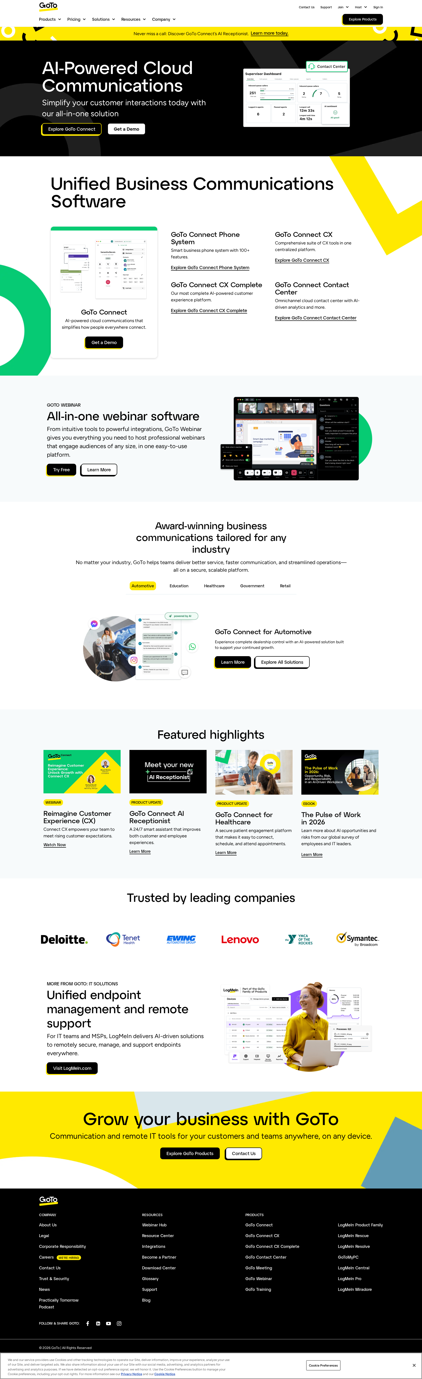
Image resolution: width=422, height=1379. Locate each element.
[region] (211, 1366)
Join (340, 7)
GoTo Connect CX (262, 1235)
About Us (48, 1224)
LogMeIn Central (353, 1267)
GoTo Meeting (258, 1267)
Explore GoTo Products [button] (190, 1153)
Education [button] (179, 585)
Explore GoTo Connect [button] (71, 129)
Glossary (150, 1278)
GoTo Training (258, 1289)
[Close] (414, 1365)
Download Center (159, 1267)
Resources (130, 19)
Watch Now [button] (54, 844)
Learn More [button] (99, 469)
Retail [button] (285, 585)
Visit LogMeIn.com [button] (72, 1068)
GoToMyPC (348, 1257)
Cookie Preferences (323, 1365)
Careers (46, 1257)
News (44, 1289)
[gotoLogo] (48, 7)
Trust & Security (54, 1278)
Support (326, 7)
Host (358, 7)
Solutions (101, 19)
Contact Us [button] (244, 1153)
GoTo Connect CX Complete (272, 1246)
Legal (44, 1235)
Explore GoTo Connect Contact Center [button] (316, 317)
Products (47, 19)
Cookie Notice (164, 1374)
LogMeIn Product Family (360, 1224)
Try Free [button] (61, 469)
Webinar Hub (154, 1224)
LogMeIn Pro (349, 1278)
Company (161, 19)
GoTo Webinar (258, 1278)
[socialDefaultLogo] (87, 1323)
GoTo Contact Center (265, 1257)
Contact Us (307, 7)
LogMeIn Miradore (355, 1289)
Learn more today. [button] (269, 33)
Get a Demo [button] (126, 129)
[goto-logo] (211, 1201)
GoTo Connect (259, 1224)
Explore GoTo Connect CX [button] (302, 260)
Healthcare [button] (214, 585)
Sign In (378, 7)
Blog (146, 1300)
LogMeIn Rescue (353, 1235)
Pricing (73, 19)
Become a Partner (159, 1257)
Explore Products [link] (363, 19)
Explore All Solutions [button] (282, 662)
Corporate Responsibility (62, 1246)
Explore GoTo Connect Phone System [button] (210, 267)
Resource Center (158, 1235)
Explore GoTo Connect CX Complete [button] (209, 310)
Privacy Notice (131, 1374)
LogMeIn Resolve (354, 1246)
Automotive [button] (143, 585)
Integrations (153, 1246)
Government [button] (252, 585)
